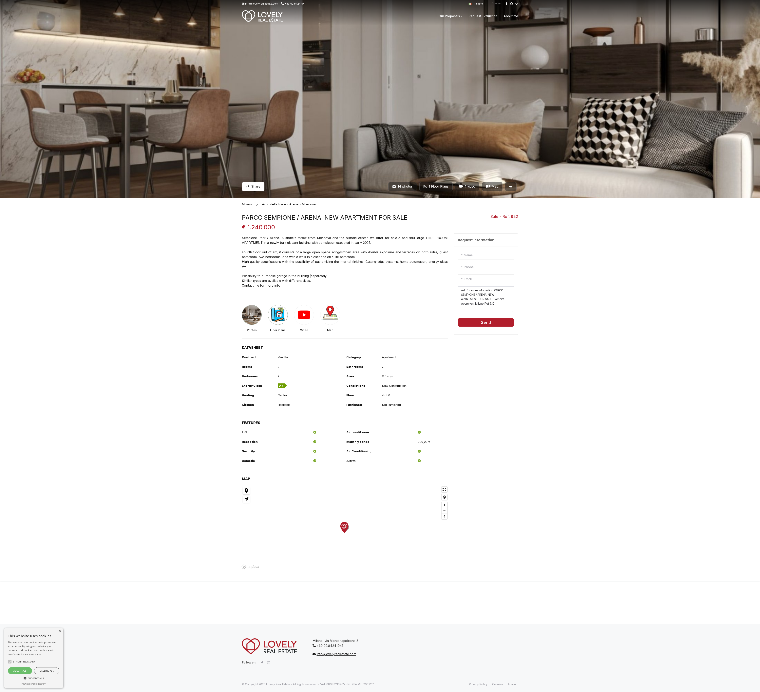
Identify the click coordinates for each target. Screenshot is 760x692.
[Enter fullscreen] (444, 489)
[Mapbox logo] (250, 566)
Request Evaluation (483, 16)
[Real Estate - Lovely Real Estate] (262, 16)
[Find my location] (444, 497)
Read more (35, 654)
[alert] (33, 658)
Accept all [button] (20, 670)
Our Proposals (449, 16)
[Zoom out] (444, 511)
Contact (497, 3)
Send (486, 322)
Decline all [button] (47, 670)
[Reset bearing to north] (444, 516)
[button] (33, 678)
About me (511, 16)
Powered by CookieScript (34, 684)
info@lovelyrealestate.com (261, 3)
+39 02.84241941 (295, 3)
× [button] (59, 631)
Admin (512, 684)
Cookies (497, 684)
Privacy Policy (478, 684)
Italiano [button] (478, 3)
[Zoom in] (444, 505)
